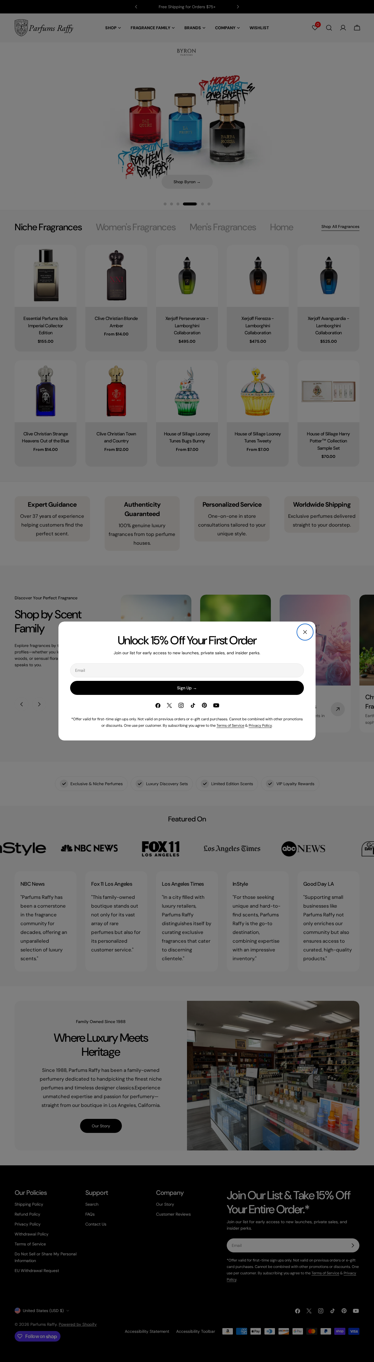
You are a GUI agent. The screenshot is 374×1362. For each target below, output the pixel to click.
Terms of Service (230, 725)
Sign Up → (187, 687)
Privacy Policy (260, 725)
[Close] (305, 632)
